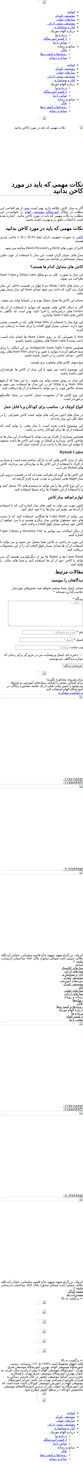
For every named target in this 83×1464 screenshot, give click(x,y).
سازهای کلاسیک (72, 968)
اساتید (71, 12)
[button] (41, 1298)
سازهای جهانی (65, 19)
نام (80, 632)
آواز (80, 987)
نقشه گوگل (75, 1291)
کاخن (79, 237)
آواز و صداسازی (64, 27)
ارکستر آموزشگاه (55, 38)
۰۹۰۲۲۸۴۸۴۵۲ (73, 868)
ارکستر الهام (74, 1016)
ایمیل (78, 639)
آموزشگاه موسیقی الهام (42, 212)
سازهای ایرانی (73, 971)
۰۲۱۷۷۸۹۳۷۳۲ (73, 782)
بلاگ (64, 50)
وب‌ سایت (76, 647)
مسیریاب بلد (74, 1294)
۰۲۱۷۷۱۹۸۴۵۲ (73, 779)
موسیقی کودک (65, 15)
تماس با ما (60, 42)
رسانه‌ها (78, 1000)
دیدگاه (78, 599)
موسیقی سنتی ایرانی (61, 23)
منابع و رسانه (58, 57)
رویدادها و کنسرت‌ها (53, 54)
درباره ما (61, 35)
